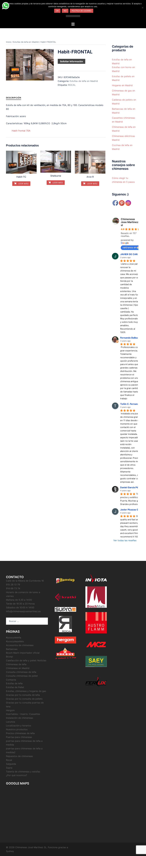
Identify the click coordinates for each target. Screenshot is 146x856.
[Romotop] (65, 580)
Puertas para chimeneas (19, 737)
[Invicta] (96, 578)
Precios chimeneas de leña (20, 733)
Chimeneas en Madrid (17, 668)
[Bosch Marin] (96, 597)
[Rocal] (65, 624)
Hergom (10, 710)
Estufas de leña (14, 683)
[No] (142, 7)
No (65, 11)
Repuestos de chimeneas (19, 756)
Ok (57, 11)
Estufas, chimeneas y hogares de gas (26, 691)
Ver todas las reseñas (124, 540)
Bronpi (9, 656)
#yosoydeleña (13, 637)
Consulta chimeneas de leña (21, 672)
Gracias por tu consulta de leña (23, 694)
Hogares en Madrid (122, 85)
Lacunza (10, 721)
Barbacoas (11, 649)
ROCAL (72, 84)
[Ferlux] (96, 681)
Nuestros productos (17, 729)
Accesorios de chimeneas (20, 645)
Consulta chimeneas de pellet (22, 675)
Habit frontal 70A (21, 130)
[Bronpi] (65, 653)
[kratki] (65, 597)
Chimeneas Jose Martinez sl (129, 222)
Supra (9, 767)
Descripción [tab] (13, 97)
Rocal (9, 760)
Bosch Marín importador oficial (22, 652)
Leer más (23, 183)
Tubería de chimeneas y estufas (23, 771)
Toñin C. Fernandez (131, 404)
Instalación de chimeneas (19, 717)
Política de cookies (81, 11)
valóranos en (129, 247)
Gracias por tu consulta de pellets (24, 698)
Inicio (8, 42)
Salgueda (11, 763)
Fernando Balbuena (131, 337)
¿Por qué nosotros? (16, 775)
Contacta (11, 679)
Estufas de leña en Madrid (26, 42)
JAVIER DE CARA (129, 254)
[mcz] (96, 645)
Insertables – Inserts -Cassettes (23, 714)
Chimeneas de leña (16, 664)
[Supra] (65, 609)
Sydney (10, 851)
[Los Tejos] (96, 661)
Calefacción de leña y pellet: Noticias (26, 660)
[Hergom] (65, 640)
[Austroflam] (96, 622)
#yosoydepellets (15, 641)
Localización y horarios (18, 725)
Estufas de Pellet (15, 687)
